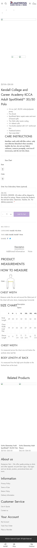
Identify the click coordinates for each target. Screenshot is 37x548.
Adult (6, 235)
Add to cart (21, 214)
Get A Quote (5, 506)
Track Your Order (6, 526)
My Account (5, 522)
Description (19, 247)
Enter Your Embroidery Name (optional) (14, 187)
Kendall (12, 231)
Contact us (4, 510)
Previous (2, 36)
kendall (11, 235)
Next (34, 36)
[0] (33, 3)
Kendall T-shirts (18, 235)
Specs (19, 307)
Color (3, 174)
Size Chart (8, 160)
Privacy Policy (5, 483)
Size (2, 164)
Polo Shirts (18, 231)
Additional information (15, 251)
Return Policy (5, 491)
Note (30, 251)
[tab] (19, 247)
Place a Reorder (6, 530)
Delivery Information (7, 495)
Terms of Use (5, 487)
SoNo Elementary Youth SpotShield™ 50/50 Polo (9, 446)
